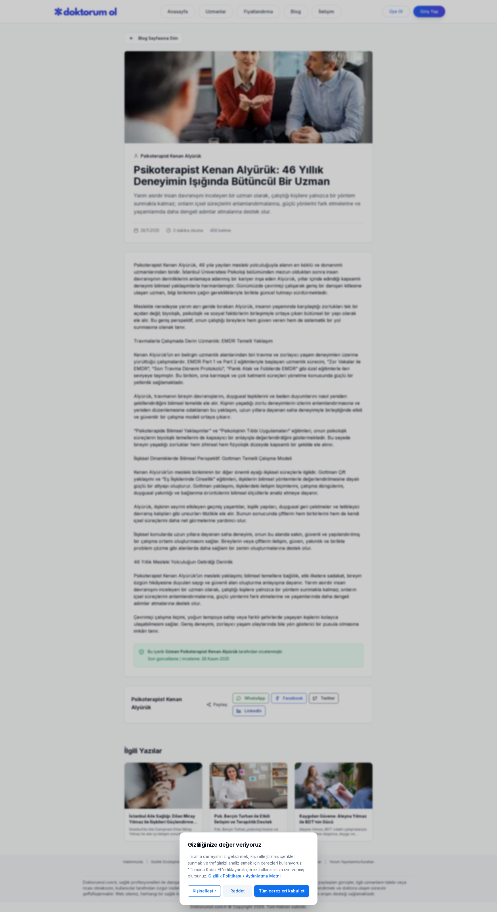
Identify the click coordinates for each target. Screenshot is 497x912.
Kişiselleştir (204, 890)
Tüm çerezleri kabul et (282, 890)
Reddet (237, 890)
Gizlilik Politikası (224, 875)
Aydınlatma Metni (263, 875)
